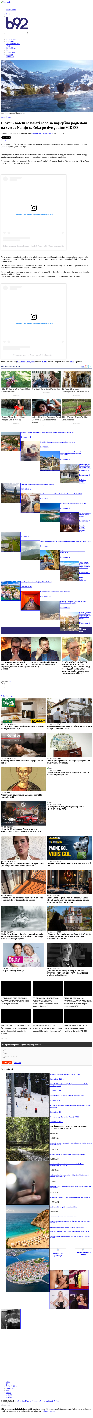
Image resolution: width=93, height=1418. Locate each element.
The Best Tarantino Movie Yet (46, 389)
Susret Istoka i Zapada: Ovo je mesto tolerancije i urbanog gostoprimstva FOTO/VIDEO (70, 453)
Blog (8, 1390)
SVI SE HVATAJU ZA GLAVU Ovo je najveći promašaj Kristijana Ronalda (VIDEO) (76, 1028)
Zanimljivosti (6, 117)
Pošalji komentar (7, 696)
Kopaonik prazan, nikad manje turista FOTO (65, 1074)
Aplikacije (10, 1388)
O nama (9, 1395)
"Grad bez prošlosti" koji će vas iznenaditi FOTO (82, 528)
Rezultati (17, 1063)
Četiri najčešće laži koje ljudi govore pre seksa (63, 1216)
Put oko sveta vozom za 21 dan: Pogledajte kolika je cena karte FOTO (61, 493)
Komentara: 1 (26, 437)
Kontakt (28, 1401)
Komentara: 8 (48, 133)
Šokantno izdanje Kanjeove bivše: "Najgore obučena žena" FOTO (69, 1227)
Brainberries (16, 395)
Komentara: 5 (45, 498)
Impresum (35, 1401)
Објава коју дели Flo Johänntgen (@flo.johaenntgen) (33, 355)
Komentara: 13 (56, 1112)
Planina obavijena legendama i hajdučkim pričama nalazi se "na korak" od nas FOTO (65, 541)
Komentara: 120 (57, 1079)
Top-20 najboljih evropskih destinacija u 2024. (73, 503)
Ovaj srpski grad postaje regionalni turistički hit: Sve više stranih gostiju (73, 602)
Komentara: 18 (56, 1090)
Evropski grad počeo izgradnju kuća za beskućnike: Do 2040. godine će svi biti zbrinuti (85, 615)
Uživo (14, 1386)
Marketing (21, 1401)
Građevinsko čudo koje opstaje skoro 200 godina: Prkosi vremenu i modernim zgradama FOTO (85, 467)
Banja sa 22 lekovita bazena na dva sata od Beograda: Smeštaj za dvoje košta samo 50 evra (47, 432)
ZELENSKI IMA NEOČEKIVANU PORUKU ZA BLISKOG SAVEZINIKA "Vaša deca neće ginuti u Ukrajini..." (46, 1002)
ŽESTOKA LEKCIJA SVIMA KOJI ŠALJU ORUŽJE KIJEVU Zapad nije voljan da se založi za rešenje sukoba (16, 1029)
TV (7, 1384)
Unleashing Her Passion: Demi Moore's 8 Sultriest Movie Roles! (46, 420)
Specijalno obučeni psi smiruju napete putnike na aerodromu (57, 442)
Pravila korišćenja (47, 1401)
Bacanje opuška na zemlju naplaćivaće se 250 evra (67, 1095)
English (9, 1397)
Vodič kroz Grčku (13, 44)
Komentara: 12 (26, 587)
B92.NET (10, 57)
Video (8, 1382)
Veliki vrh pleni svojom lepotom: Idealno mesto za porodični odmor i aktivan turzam (84, 565)
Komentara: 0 (84, 521)
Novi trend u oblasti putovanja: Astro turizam (85, 514)
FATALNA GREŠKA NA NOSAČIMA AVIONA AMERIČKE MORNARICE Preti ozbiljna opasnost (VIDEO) (78, 1002)
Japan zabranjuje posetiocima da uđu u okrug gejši (55, 591)
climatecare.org (49, 1411)
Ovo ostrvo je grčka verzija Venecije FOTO (64, 1117)
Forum (8, 1393)
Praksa (56, 1401)
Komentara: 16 (56, 1100)
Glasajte (7, 1063)
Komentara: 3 (84, 623)
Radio (8, 1386)
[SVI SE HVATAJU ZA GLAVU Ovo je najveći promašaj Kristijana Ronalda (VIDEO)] (78, 1023)
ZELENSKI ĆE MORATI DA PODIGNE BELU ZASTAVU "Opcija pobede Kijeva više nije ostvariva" (47, 1028)
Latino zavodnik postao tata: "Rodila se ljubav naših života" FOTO (69, 1231)
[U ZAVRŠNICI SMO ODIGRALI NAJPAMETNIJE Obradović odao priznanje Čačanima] (16, 995)
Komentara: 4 (65, 557)
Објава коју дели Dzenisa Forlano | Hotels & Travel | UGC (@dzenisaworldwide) (33, 246)
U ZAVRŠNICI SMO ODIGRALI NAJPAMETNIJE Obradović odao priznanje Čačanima (15, 1001)
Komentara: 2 (84, 475)
